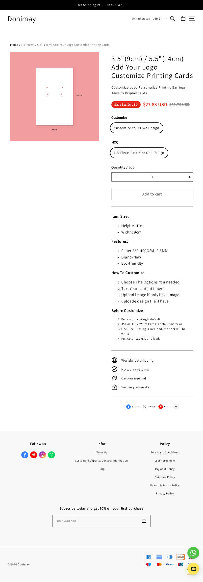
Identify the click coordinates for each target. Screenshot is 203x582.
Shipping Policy (165, 477)
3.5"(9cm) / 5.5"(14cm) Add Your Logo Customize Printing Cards (65, 45)
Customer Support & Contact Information (101, 460)
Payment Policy (165, 469)
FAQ (101, 469)
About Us (101, 452)
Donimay (21, 18)
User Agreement (165, 460)
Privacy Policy (165, 493)
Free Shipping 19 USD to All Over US (101, 5)
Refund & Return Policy (165, 485)
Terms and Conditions (165, 452)
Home (14, 45)
